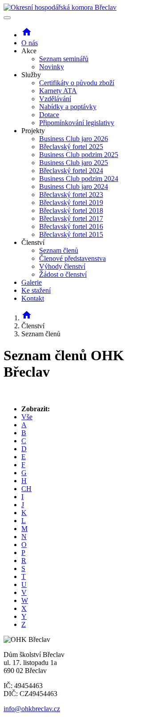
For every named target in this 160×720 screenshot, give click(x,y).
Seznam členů (58, 250)
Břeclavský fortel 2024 (71, 170)
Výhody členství (62, 266)
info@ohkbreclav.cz (32, 708)
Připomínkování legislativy (76, 122)
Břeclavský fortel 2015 (71, 234)
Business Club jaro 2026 (73, 138)
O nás (29, 43)
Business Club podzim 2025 (78, 154)
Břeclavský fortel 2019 (71, 202)
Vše (26, 417)
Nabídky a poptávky (67, 106)
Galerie (31, 282)
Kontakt (32, 298)
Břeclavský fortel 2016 (71, 226)
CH (26, 488)
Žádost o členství (63, 274)
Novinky (51, 67)
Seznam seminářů (63, 59)
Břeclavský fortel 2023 (71, 194)
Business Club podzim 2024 (78, 178)
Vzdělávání (55, 98)
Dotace (49, 114)
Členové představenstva (72, 258)
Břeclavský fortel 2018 (71, 210)
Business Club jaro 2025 (73, 162)
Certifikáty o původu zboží (76, 83)
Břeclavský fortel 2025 (71, 146)
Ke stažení (36, 290)
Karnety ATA (58, 90)
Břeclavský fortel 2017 (71, 218)
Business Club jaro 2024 (73, 186)
